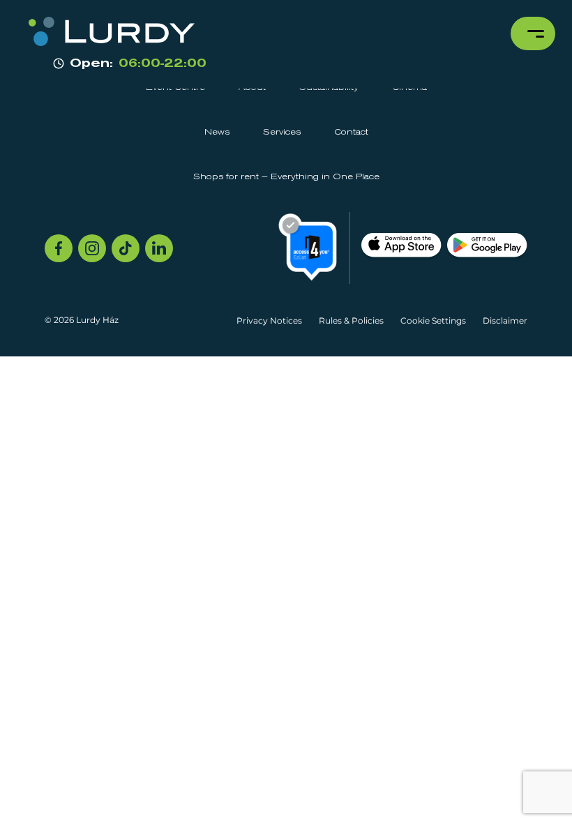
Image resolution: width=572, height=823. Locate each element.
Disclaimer (505, 320)
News (216, 132)
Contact (351, 132)
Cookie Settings (433, 320)
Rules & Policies (351, 320)
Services (282, 132)
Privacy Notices (269, 320)
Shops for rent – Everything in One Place (286, 177)
